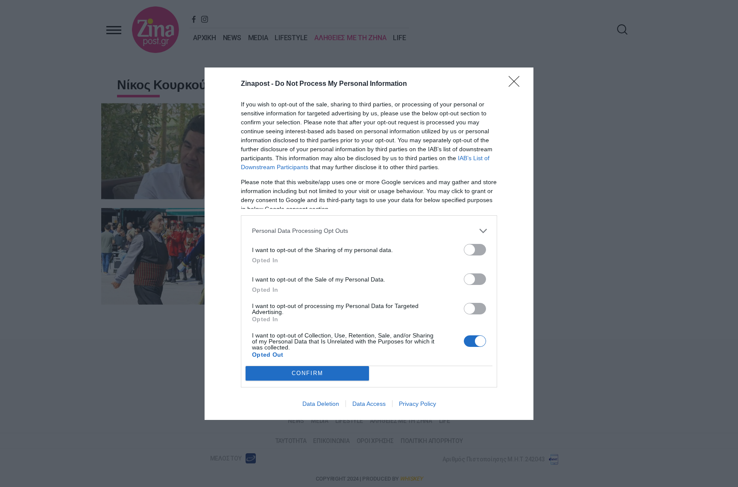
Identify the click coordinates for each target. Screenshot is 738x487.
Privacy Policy (417, 403)
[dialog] (369, 243)
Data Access (369, 403)
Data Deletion (320, 403)
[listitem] (369, 230)
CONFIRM (307, 373)
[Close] (517, 84)
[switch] (475, 249)
